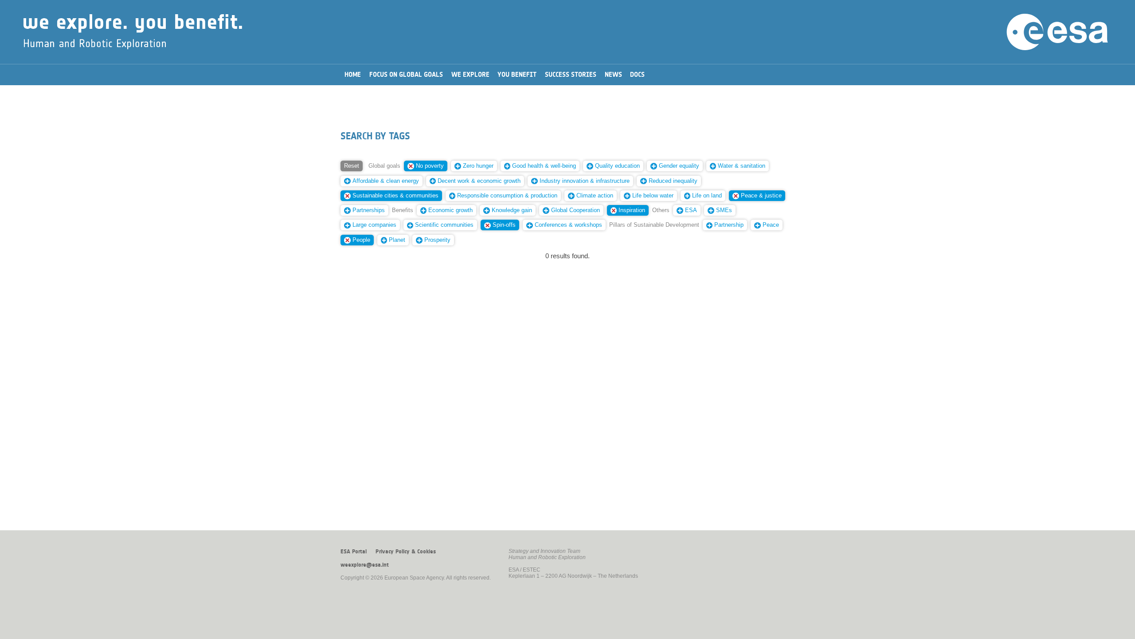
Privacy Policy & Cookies (406, 551)
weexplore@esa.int (364, 564)
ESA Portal (353, 551)
